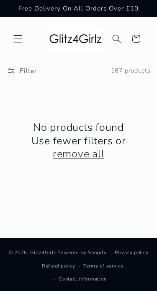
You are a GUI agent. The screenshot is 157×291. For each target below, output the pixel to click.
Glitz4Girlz (43, 252)
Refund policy (58, 265)
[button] (17, 38)
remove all (79, 154)
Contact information (82, 278)
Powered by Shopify (81, 252)
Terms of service (103, 265)
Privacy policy (131, 252)
